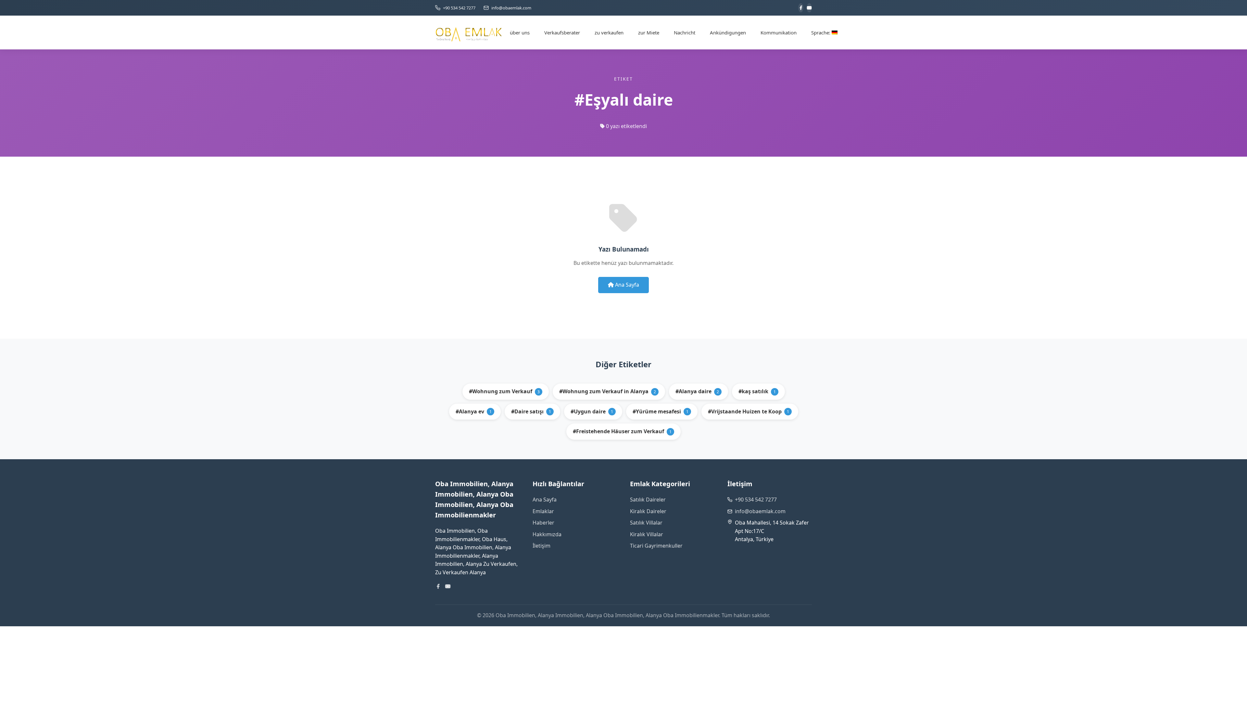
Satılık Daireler (648, 499)
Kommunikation (779, 32)
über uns (520, 32)
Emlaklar (543, 511)
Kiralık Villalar (646, 534)
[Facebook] (800, 7)
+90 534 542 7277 (756, 499)
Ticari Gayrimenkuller (656, 545)
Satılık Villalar (646, 522)
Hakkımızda (547, 534)
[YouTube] (809, 7)
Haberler (543, 522)
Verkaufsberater (562, 32)
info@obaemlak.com (760, 511)
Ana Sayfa (626, 284)
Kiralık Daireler (648, 511)
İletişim (541, 545)
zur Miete (648, 32)
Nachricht (684, 32)
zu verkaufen (609, 32)
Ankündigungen (728, 32)
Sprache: (821, 32)
